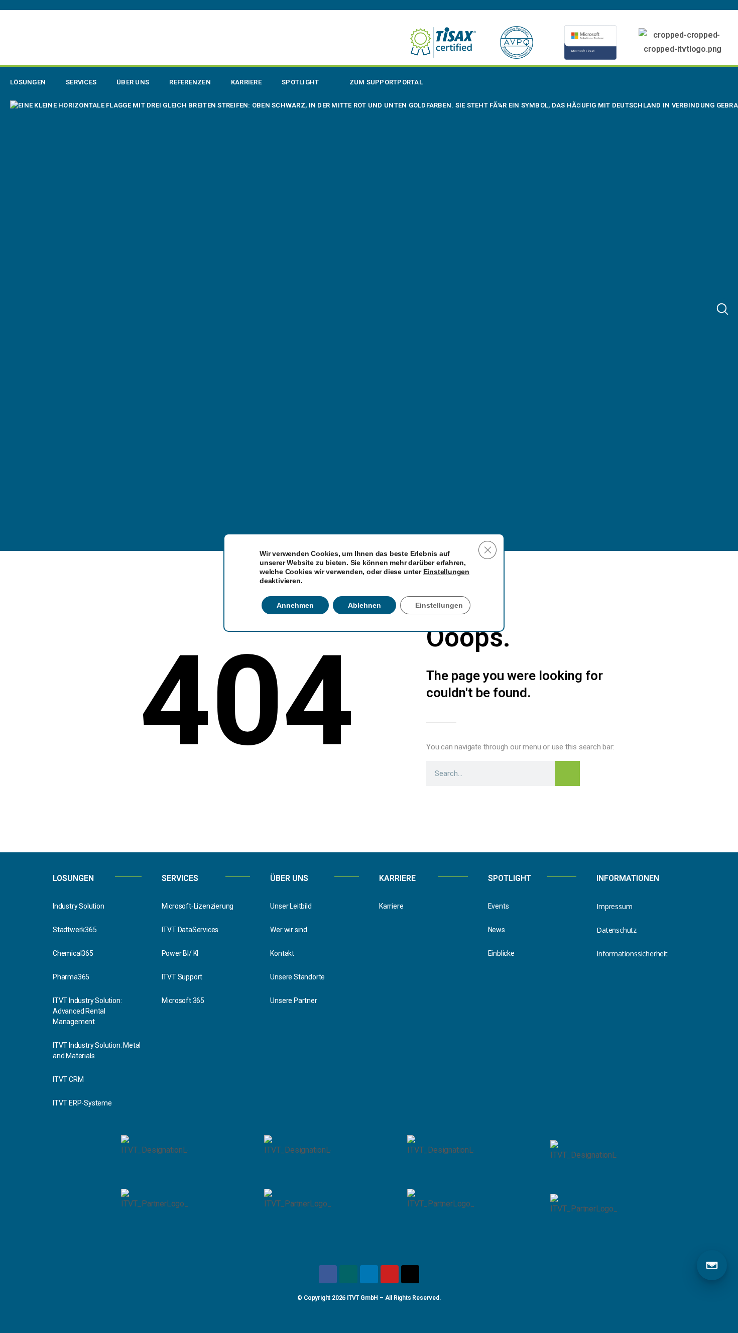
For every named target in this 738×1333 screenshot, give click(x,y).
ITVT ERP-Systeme (82, 1103)
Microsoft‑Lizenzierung (198, 906)
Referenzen (190, 82)
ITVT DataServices (190, 930)
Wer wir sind (288, 930)
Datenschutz (616, 930)
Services (81, 82)
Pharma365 (71, 977)
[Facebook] (328, 1274)
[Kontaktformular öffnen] (712, 1265)
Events (498, 906)
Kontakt (282, 953)
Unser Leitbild (290, 906)
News (496, 930)
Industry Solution (78, 906)
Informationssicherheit (632, 953)
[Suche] (567, 773)
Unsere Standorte (297, 977)
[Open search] (722, 308)
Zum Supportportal (386, 82)
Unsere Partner (293, 1000)
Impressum (614, 906)
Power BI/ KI (180, 953)
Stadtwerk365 (75, 930)
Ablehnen (364, 605)
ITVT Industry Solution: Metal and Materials (97, 1050)
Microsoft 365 (183, 1000)
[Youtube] (390, 1274)
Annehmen (295, 605)
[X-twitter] (410, 1274)
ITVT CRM (68, 1079)
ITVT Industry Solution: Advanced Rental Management (87, 1011)
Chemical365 (73, 953)
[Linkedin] (369, 1274)
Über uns (132, 82)
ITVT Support (182, 977)
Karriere (246, 82)
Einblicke (501, 953)
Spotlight (300, 82)
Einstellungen (446, 572)
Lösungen (28, 82)
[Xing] (348, 1274)
